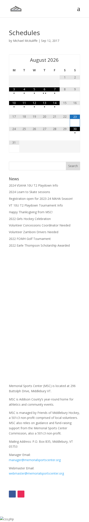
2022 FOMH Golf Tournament (30, 239)
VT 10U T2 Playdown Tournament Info (36, 205)
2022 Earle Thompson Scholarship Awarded (39, 245)
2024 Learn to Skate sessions (29, 192)
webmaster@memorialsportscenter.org (36, 473)
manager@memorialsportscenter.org (35, 460)
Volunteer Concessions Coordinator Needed (39, 225)
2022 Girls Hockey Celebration (30, 219)
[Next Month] (75, 60)
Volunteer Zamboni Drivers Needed (33, 232)
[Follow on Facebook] (12, 494)
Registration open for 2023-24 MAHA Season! (41, 199)
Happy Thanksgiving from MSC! (30, 212)
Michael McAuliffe (25, 41)
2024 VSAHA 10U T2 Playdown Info (33, 185)
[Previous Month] (14, 60)
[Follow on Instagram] (20, 494)
